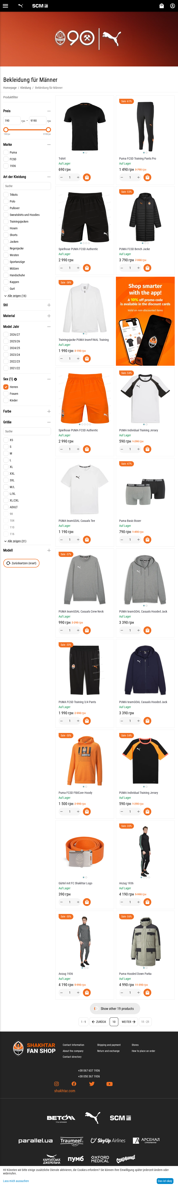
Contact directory (72, 1056)
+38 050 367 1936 (89, 1076)
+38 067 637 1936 (89, 1070)
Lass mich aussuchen (16, 1181)
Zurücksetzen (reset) (24, 563)
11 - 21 (145, 1022)
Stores (135, 1044)
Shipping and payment (109, 1044)
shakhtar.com (64, 1090)
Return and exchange (108, 1051)
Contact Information (73, 1044)
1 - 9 (83, 1022)
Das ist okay (165, 1181)
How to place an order (143, 1051)
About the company (73, 1051)
